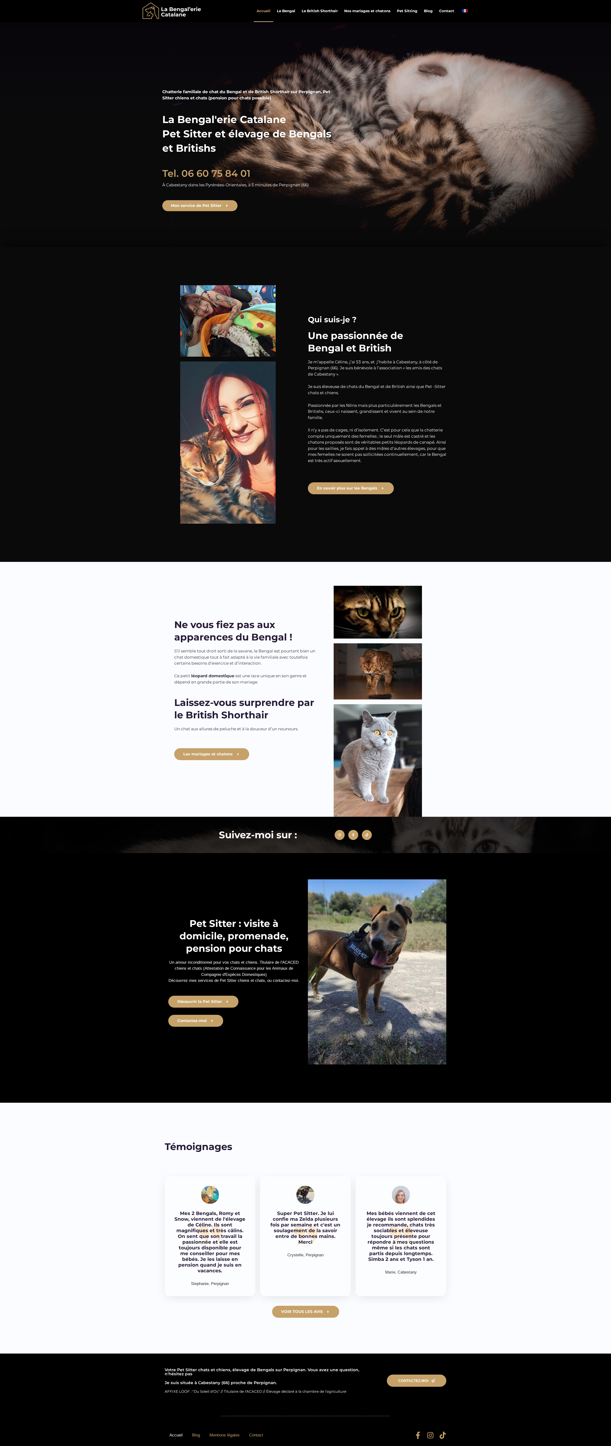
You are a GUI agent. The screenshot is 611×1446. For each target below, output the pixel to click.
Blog (428, 11)
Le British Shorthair (320, 11)
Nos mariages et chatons (367, 11)
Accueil (263, 11)
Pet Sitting (407, 11)
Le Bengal (286, 11)
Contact (446, 11)
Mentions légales (225, 1435)
